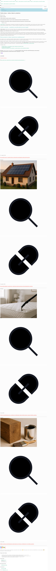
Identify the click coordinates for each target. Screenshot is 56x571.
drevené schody (26, 43)
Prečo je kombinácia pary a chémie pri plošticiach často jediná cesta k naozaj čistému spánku (18, 415)
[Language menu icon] (0, 6)
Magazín (3, 9)
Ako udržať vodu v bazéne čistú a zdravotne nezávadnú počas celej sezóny (15, 157)
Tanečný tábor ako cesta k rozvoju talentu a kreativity (10, 556)
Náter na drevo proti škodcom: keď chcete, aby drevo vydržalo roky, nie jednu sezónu (17, 543)
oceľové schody (31, 43)
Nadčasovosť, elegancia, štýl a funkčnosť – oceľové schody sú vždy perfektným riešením (15, 48)
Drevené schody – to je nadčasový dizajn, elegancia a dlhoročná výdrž (12, 46)
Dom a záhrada (4, 10)
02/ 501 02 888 (3, 568)
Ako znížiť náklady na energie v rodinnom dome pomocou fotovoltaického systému (16, 286)
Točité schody (2, 24)
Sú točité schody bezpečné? (6, 47)
